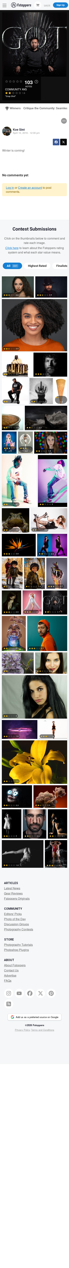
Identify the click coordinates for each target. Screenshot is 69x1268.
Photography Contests (18, 929)
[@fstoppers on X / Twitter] (40, 993)
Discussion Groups (16, 924)
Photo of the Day (15, 919)
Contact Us (11, 970)
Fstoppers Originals (17, 898)
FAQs (7, 980)
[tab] (12, 265)
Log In (47, 4)
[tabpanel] (34, 572)
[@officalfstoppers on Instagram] (8, 993)
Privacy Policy (22, 1030)
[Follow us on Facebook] (30, 993)
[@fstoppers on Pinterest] (51, 993)
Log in (10, 187)
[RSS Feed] (8, 1003)
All (12, 266)
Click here (12, 248)
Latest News (12, 888)
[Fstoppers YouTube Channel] (19, 993)
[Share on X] (63, 142)
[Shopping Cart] (37, 5)
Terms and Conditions (42, 1030)
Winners (13, 108)
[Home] (21, 5)
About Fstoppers (15, 965)
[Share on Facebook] (56, 142)
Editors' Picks (13, 914)
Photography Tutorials (18, 945)
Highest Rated (37, 266)
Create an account (30, 187)
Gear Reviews (13, 893)
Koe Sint (19, 129)
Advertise (10, 975)
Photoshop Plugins (16, 950)
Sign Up (60, 5)
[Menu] (4, 5)
